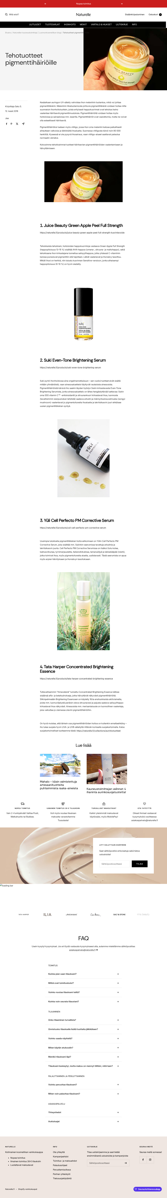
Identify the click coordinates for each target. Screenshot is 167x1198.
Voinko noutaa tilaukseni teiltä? (64, 992)
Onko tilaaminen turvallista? (62, 1020)
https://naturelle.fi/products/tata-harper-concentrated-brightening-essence (76, 678)
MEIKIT (83, 24)
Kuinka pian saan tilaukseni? (62, 974)
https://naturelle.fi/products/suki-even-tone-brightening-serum (70, 367)
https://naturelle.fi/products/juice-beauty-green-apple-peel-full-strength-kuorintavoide (82, 232)
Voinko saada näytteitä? (60, 1038)
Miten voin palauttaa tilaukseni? (64, 1093)
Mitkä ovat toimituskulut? (61, 983)
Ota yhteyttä (59, 1152)
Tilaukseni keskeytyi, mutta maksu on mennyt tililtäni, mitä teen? (80, 1066)
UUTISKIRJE (122, 24)
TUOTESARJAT (52, 24)
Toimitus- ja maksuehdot (65, 1161)
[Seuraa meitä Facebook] (143, 1159)
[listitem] (6, 124)
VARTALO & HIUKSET (101, 24)
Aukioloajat (54, 1121)
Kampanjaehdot (60, 1156)
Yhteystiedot (54, 1112)
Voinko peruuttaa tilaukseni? (62, 1084)
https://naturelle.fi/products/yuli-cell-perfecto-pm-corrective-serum (73, 527)
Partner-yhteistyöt (61, 1174)
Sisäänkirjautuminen (134, 14)
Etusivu (8, 32)
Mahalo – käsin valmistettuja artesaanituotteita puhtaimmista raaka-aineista (59, 785)
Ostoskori (155, 14)
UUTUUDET (35, 24)
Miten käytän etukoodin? (60, 1047)
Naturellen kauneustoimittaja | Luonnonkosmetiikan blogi (37, 32)
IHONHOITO (70, 24)
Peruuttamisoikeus (62, 1169)
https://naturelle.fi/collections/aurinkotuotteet (99, 730)
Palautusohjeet (60, 1165)
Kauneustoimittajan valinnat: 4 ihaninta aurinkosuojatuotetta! (106, 790)
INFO (134, 24)
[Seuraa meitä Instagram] (150, 1159)
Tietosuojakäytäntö (62, 1178)
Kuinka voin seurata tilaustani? (63, 1001)
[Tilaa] (126, 1163)
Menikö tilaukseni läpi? (59, 1056)
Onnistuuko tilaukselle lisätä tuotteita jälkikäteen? (73, 1029)
